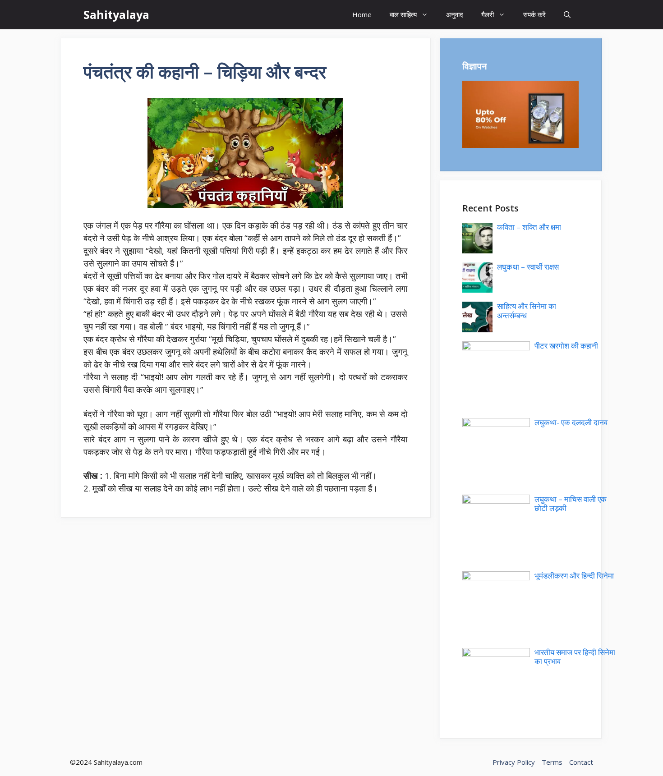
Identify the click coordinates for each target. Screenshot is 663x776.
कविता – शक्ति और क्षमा (529, 227)
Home (362, 14)
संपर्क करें (534, 14)
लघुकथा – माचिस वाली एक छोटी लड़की (570, 503)
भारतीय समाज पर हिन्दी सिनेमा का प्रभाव (574, 656)
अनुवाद (454, 14)
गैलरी (487, 14)
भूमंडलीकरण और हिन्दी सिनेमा (574, 575)
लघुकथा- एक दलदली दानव (571, 422)
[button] (567, 14)
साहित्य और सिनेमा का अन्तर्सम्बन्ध (526, 310)
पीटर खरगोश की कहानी (566, 345)
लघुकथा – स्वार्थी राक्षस (528, 267)
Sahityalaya (116, 14)
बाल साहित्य (403, 14)
